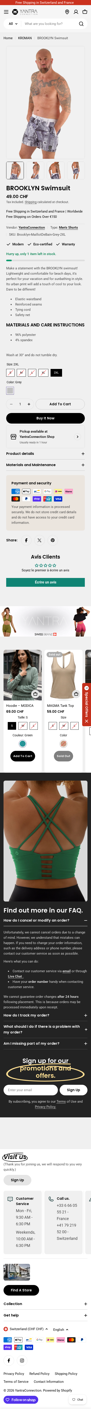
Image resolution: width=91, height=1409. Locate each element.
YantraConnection (32, 228)
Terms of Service (16, 1382)
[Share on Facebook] (26, 540)
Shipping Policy (66, 1374)
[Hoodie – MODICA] (23, 675)
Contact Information (49, 1382)
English (58, 1330)
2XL (56, 371)
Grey (10, 390)
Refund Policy (39, 1374)
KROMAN (25, 38)
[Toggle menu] (6, 12)
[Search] (81, 23)
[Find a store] (67, 12)
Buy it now (45, 418)
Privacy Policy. (45, 1107)
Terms (61, 1102)
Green (23, 744)
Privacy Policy (14, 1374)
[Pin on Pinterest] (52, 540)
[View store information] (77, 436)
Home (8, 38)
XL (43, 371)
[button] (86, 704)
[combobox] (45, 24)
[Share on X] (39, 540)
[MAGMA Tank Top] (63, 675)
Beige (63, 744)
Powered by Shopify (57, 1390)
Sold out (63, 756)
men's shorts (68, 228)
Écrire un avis (45, 582)
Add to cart (22, 756)
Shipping (31, 202)
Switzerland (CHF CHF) (27, 1329)
